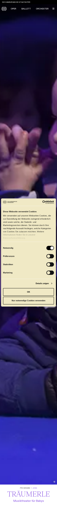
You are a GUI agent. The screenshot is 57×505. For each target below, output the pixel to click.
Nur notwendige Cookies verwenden (28, 300)
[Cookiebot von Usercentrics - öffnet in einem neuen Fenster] (42, 202)
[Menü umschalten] (53, 9)
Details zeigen (42, 283)
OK (28, 292)
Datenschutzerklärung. (14, 238)
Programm (25, 488)
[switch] (50, 256)
